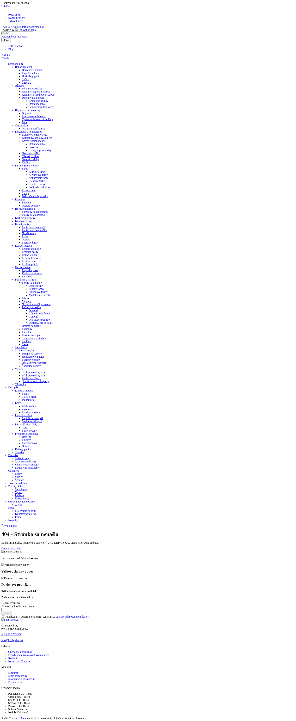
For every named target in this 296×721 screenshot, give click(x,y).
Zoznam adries (16, 682)
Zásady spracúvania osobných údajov (28, 655)
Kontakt (12, 658)
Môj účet (13, 672)
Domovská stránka (11, 548)
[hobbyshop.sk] (10, 619)
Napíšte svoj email (11, 602)
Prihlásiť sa (14, 14)
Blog (11, 49)
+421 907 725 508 (11, 26)
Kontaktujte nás (16, 17)
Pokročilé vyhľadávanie (14, 36)
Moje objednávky (17, 675)
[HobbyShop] (25, 29)
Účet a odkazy (9, 525)
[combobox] (17, 33)
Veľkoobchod (15, 46)
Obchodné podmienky (20, 651)
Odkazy (5, 5)
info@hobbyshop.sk (33, 26)
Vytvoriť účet (15, 21)
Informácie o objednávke (21, 679)
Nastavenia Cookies (19, 661)
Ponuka (5, 58)
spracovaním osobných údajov (72, 616)
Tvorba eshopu (18, 718)
